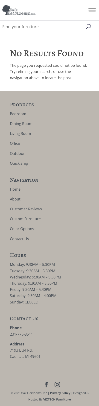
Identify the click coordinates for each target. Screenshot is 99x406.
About (15, 199)
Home (15, 189)
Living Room (20, 133)
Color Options (22, 228)
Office (15, 143)
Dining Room (21, 123)
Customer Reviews (26, 208)
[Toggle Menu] (92, 10)
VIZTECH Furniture (57, 399)
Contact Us (19, 238)
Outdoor (17, 153)
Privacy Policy (60, 393)
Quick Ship (19, 163)
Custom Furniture (25, 218)
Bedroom (18, 113)
